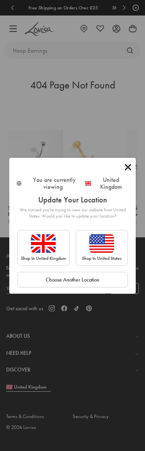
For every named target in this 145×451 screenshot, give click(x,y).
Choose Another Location (72, 279)
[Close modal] (128, 167)
